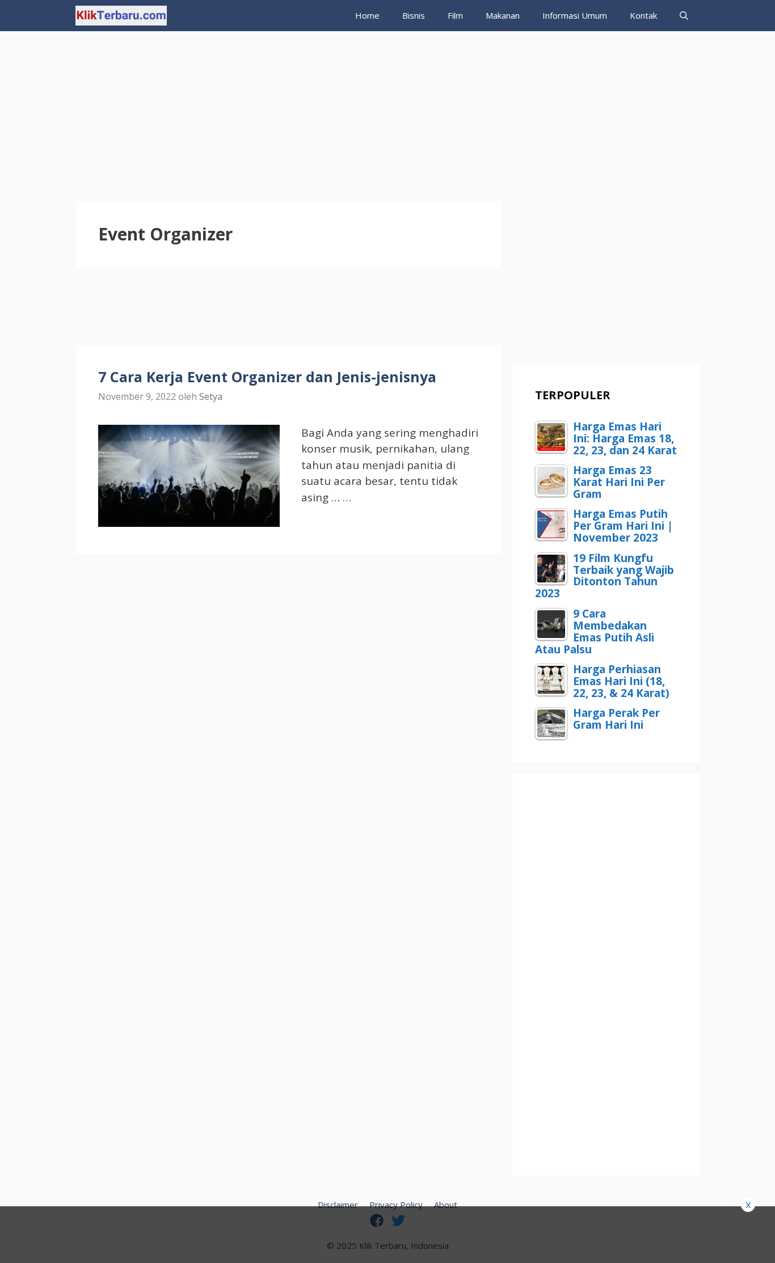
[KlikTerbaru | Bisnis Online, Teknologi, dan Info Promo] (121, 15)
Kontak (643, 15)
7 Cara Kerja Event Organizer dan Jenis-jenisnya (267, 376)
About (445, 1204)
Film (455, 15)
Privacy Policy (396, 1204)
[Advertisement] (387, 110)
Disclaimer (338, 1204)
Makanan (503, 15)
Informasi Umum (574, 15)
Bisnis (413, 15)
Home (367, 15)
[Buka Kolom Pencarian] (684, 15)
